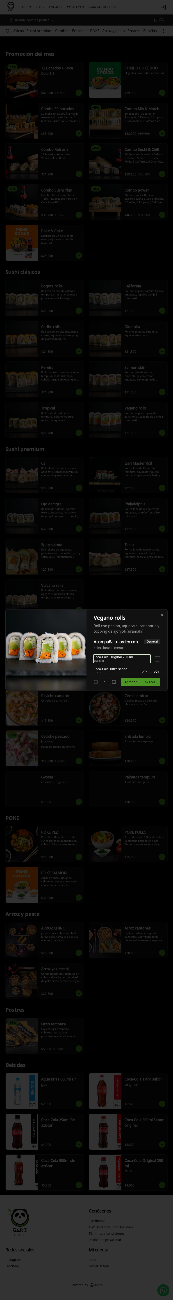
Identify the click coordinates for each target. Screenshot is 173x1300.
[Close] (162, 615)
